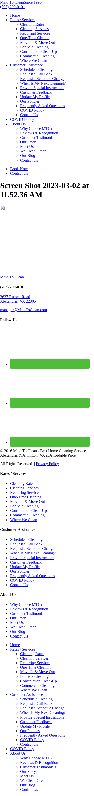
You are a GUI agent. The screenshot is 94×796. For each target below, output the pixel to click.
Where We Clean (33, 60)
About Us (18, 124)
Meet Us (27, 146)
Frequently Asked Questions (42, 106)
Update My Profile (35, 97)
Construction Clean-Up (38, 51)
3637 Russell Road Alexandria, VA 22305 (18, 299)
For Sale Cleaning (34, 47)
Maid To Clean (12, 277)
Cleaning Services (34, 29)
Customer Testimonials (38, 137)
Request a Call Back (36, 74)
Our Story (28, 142)
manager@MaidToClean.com (23, 310)
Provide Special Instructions (42, 88)
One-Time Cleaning (35, 38)
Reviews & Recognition (39, 133)
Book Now (19, 169)
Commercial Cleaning (37, 56)
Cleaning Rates (32, 24)
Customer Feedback (36, 92)
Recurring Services (35, 33)
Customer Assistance (26, 65)
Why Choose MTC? (36, 128)
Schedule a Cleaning (36, 69)
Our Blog (27, 155)
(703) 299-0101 (12, 7)
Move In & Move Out (37, 42)
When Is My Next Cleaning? (43, 83)
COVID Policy (32, 110)
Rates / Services (22, 20)
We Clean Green (33, 151)
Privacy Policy (47, 464)
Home (15, 15)
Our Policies (30, 101)
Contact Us (29, 115)
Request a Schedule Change (42, 78)
